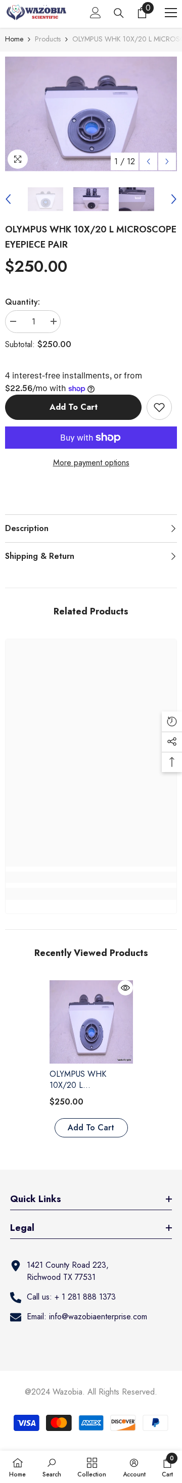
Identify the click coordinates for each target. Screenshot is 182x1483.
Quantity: (22, 302)
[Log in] (95, 12)
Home (14, 39)
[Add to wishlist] (159, 407)
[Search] (119, 13)
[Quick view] (125, 987)
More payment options (91, 462)
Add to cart (74, 407)
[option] (91, 114)
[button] (148, 161)
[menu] (171, 13)
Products (48, 39)
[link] (91, 877)
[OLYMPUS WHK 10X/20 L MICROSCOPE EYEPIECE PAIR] (91, 1022)
